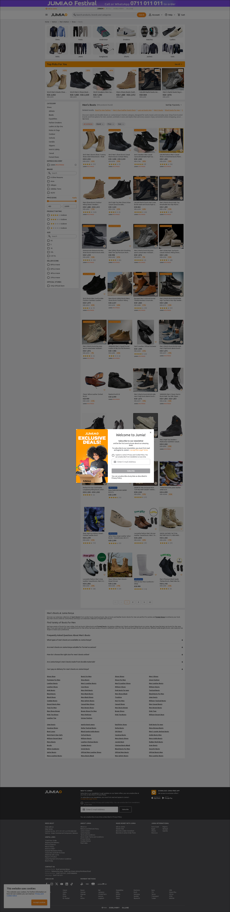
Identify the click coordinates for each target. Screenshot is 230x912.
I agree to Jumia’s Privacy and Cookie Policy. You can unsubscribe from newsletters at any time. (131, 456)
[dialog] (115, 456)
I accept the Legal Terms (139, 450)
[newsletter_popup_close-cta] (150, 432)
